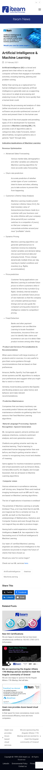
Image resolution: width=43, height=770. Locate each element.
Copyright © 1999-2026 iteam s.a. (17, 757)
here (26, 563)
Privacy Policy (35, 764)
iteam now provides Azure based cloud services (7, 737)
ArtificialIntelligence (12, 571)
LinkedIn (6, 764)
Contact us (23, 766)
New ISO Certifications (12, 634)
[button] (39, 9)
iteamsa (27, 571)
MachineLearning (11, 577)
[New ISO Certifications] (21, 620)
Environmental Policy (19, 764)
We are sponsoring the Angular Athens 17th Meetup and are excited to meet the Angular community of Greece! (21, 672)
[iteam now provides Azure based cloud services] (21, 694)
